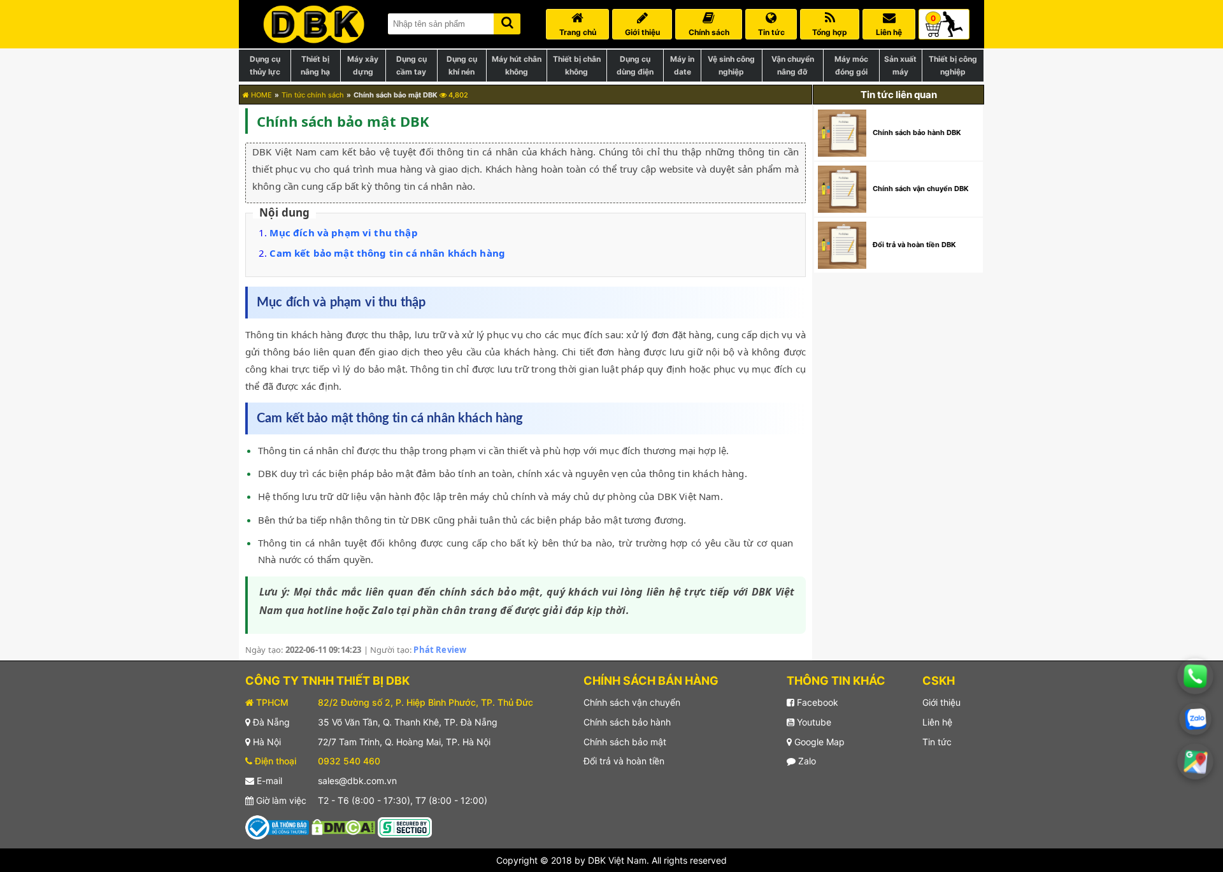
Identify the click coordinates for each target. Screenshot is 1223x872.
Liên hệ (937, 722)
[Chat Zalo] (1195, 719)
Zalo (806, 760)
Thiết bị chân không (577, 65)
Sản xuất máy (900, 65)
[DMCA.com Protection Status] (343, 826)
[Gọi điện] (1196, 676)
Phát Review (439, 649)
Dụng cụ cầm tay (411, 65)
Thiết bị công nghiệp (953, 65)
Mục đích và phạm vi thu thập (343, 232)
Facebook (816, 702)
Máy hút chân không (516, 65)
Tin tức (937, 741)
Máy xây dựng (362, 65)
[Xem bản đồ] (1196, 762)
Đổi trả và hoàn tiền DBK (914, 244)
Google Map (818, 741)
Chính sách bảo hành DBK (917, 132)
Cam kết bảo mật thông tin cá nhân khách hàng (387, 253)
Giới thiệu (941, 702)
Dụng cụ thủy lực (265, 65)
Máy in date (682, 65)
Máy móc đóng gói (851, 65)
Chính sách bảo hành (627, 722)
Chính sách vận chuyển (631, 702)
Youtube (812, 722)
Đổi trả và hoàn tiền (623, 760)
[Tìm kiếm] (507, 21)
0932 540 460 (349, 760)
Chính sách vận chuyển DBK (921, 188)
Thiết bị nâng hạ (315, 65)
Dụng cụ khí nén (462, 65)
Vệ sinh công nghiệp (731, 65)
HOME (260, 94)
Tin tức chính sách (313, 94)
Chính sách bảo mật (624, 741)
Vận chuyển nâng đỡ (792, 65)
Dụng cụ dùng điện (635, 65)
